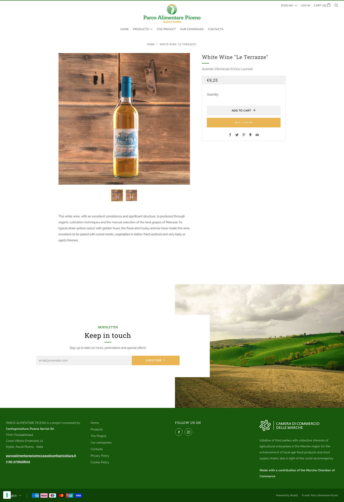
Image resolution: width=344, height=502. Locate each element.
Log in (305, 5)
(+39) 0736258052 (18, 462)
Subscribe (154, 360)
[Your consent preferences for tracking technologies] (7, 495)
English (287, 5)
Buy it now (243, 122)
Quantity (212, 94)
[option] (124, 119)
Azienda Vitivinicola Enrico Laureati (227, 69)
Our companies (192, 29)
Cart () (320, 5)
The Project (166, 29)
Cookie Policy (100, 462)
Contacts (216, 29)
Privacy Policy (100, 456)
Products (141, 29)
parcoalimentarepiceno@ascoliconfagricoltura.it (41, 456)
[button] (117, 195)
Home (124, 29)
